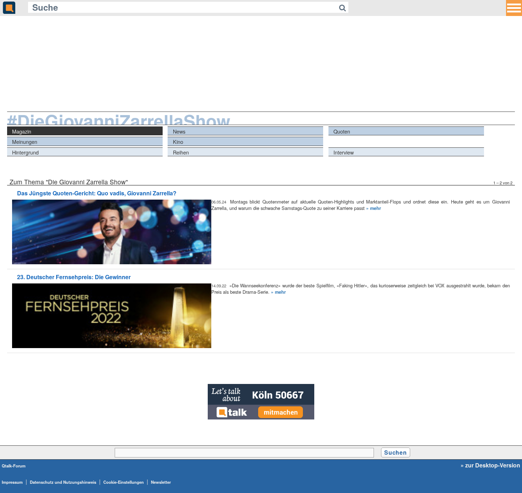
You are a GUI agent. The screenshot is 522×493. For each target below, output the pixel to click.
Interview (343, 152)
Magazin (21, 131)
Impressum (12, 482)
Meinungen (24, 141)
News (179, 131)
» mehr (373, 208)
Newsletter (161, 482)
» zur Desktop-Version (490, 465)
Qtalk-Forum (14, 465)
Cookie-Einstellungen (123, 482)
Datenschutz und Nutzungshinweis (63, 482)
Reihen (181, 152)
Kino (178, 141)
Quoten (341, 131)
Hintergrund (25, 152)
